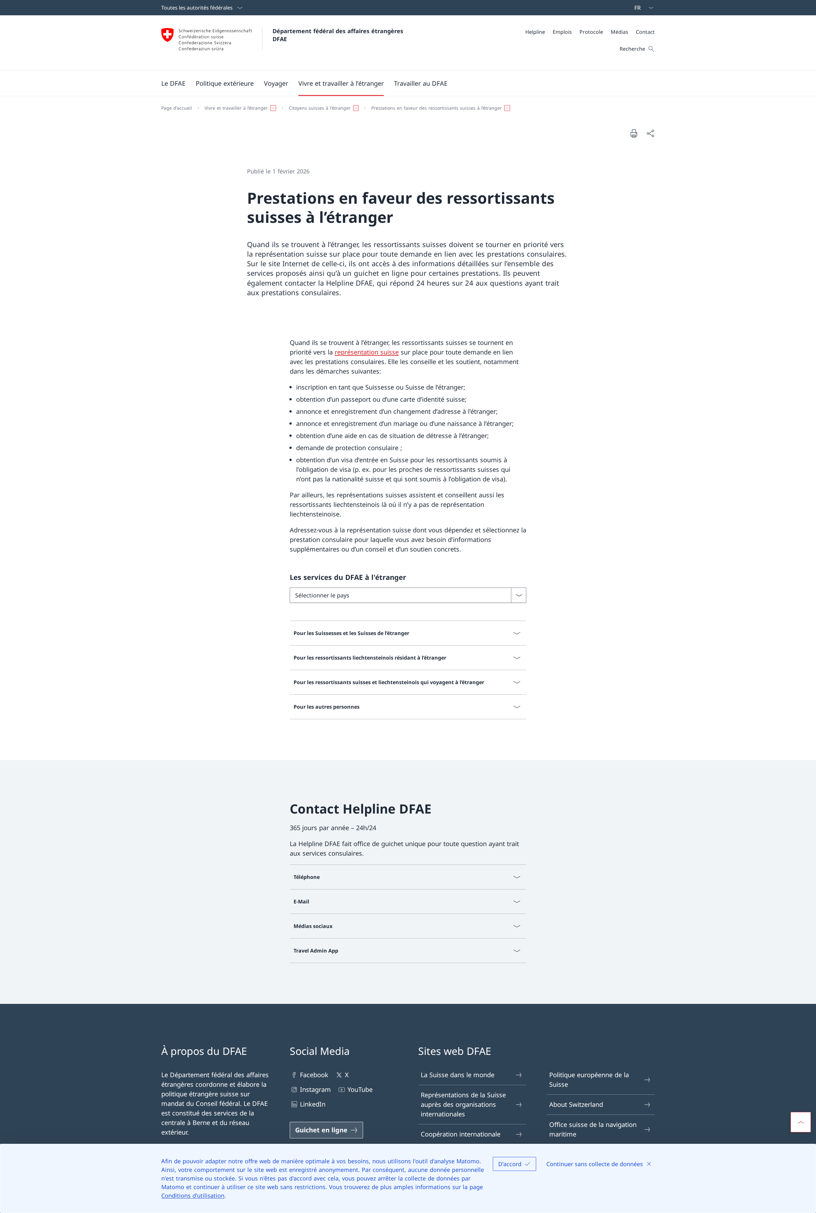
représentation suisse (367, 352)
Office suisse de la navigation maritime (593, 1129)
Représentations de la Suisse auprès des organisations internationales (463, 1104)
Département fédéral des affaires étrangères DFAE (339, 35)
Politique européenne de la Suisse (589, 1080)
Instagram (315, 1089)
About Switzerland (576, 1104)
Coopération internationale (460, 1134)
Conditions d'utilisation (192, 1195)
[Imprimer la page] (633, 133)
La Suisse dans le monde (457, 1075)
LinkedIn (312, 1104)
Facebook (314, 1075)
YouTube (360, 1089)
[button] (173, 83)
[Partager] (650, 133)
